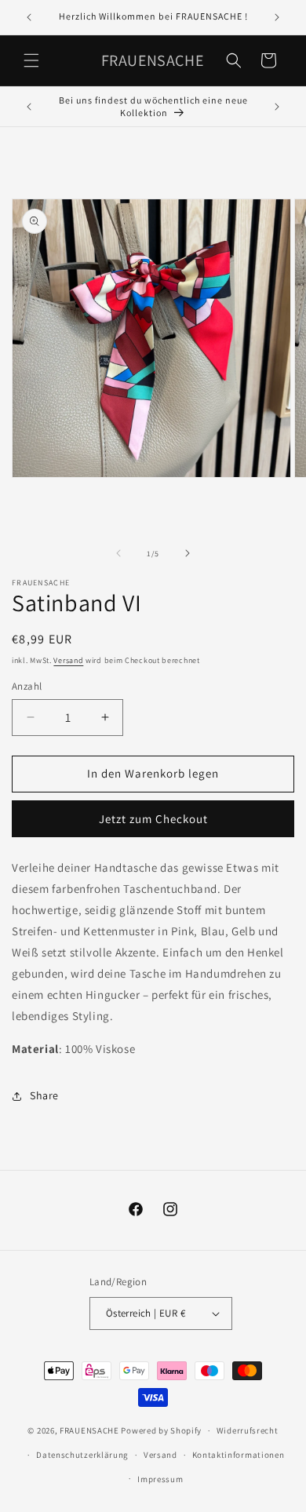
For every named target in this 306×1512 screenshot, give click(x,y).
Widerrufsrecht (248, 1430)
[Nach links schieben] (118, 553)
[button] (31, 60)
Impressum (160, 1479)
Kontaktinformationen (238, 1454)
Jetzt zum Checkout (153, 818)
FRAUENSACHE (90, 1430)
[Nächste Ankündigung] (277, 17)
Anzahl (27, 686)
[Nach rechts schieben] (187, 553)
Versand (68, 660)
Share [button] (44, 1095)
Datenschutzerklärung (82, 1454)
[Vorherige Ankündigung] (29, 17)
